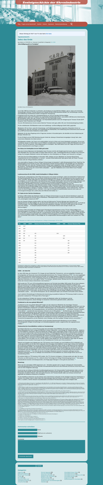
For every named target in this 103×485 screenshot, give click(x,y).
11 (49, 295)
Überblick (43, 482)
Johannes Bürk (22, 482)
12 (65, 308)
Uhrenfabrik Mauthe (69, 476)
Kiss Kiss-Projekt (45, 473)
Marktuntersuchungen (47, 475)
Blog (19, 24)
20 (75, 359)
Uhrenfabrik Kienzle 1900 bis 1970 (73, 475)
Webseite (40, 436)
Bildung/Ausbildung (23, 473)
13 (26, 310)
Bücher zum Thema (23, 475)
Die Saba (49, 33)
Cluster (20, 476)
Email (45, 433)
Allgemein (20, 472)
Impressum (51, 24)
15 (81, 317)
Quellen (39, 24)
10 (50, 280)
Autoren (45, 24)
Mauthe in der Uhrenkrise (48, 476)
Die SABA (53, 42)
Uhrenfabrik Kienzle (69, 473)
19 (76, 357)
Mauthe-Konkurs (45, 477)
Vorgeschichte (68, 477)
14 (61, 310)
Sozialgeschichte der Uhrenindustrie (51, 2)
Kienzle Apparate (45, 472)
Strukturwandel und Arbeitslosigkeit (50, 480)
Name (39, 429)
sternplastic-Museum (46, 479)
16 (23, 323)
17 (71, 339)
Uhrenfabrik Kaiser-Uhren (71, 472)
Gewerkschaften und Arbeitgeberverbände (23, 480)
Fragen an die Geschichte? (29, 24)
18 (31, 350)
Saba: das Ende (25, 39)
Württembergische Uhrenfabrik (72, 479)
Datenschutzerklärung (61, 24)
